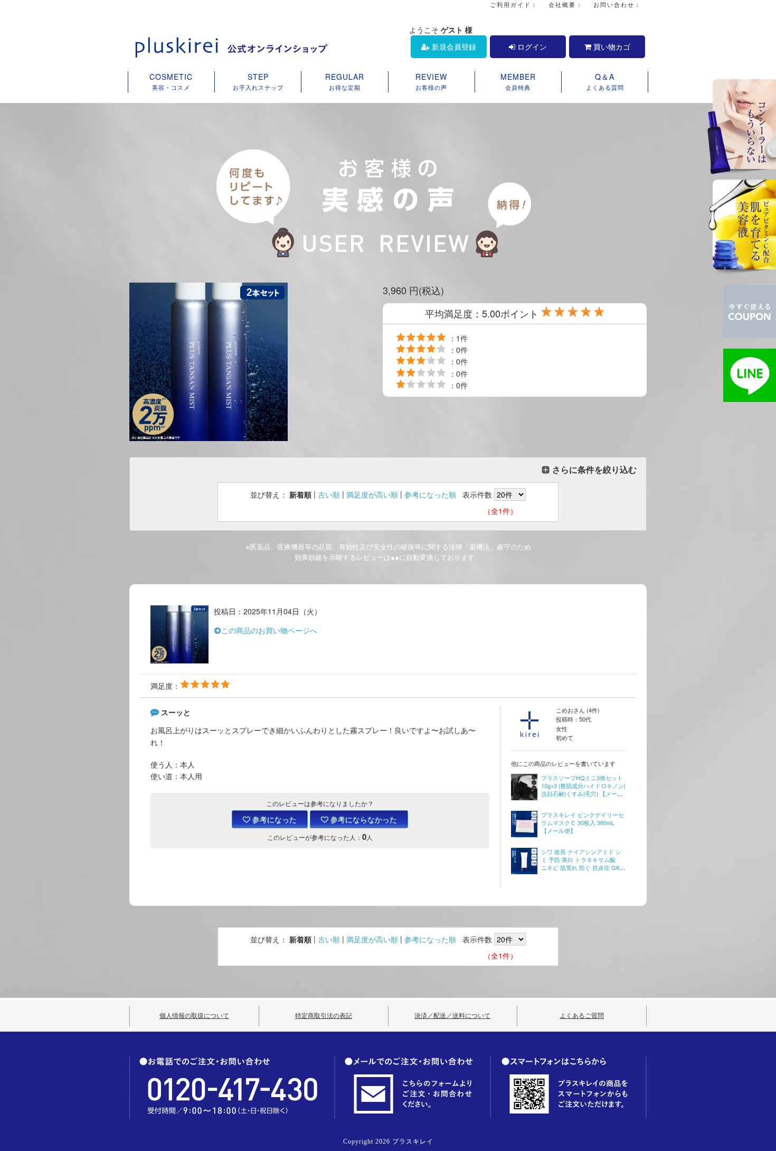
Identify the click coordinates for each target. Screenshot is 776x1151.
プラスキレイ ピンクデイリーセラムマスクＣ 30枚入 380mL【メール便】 (582, 822)
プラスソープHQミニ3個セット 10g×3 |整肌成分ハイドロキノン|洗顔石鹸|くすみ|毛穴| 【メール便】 (583, 789)
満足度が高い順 (372, 494)
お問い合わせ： (617, 4)
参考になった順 (430, 494)
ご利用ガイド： (514, 4)
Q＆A (605, 81)
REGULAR (344, 81)
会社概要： (565, 4)
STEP (258, 81)
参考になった (273, 819)
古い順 (329, 494)
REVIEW (431, 81)
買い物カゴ (610, 46)
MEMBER (518, 81)
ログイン (531, 46)
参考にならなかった (362, 819)
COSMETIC (171, 81)
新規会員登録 (453, 46)
